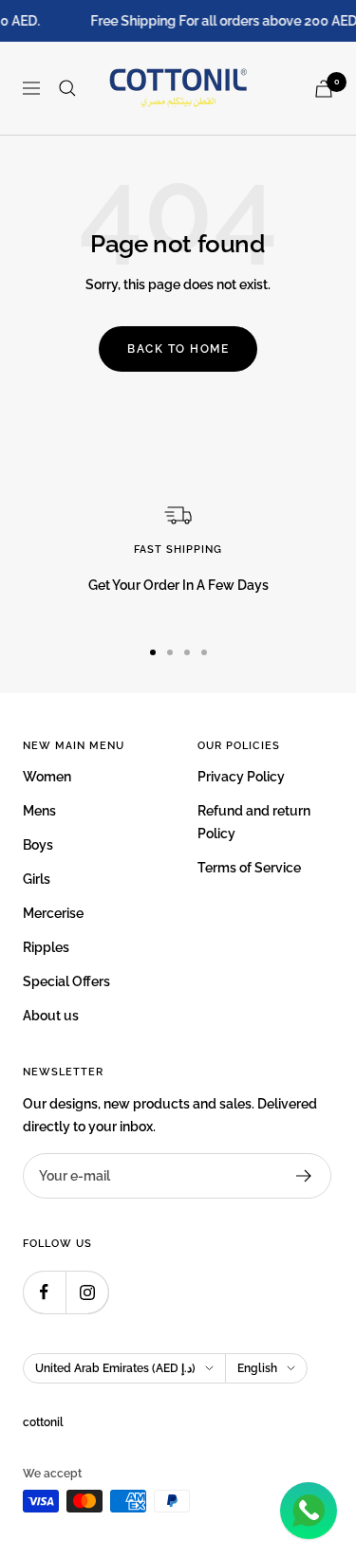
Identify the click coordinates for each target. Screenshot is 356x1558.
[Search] (67, 88)
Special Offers (66, 981)
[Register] (304, 1175)
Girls (36, 879)
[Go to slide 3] (187, 652)
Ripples (46, 947)
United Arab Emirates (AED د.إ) (115, 1368)
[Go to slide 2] (170, 652)
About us (51, 1015)
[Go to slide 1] (153, 652)
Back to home (178, 349)
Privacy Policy (241, 776)
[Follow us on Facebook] (44, 1292)
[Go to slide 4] (204, 652)
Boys (38, 844)
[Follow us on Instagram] (87, 1292)
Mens (39, 810)
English (257, 1368)
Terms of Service (249, 867)
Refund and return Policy (253, 822)
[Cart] (323, 89)
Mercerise (53, 913)
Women (47, 776)
